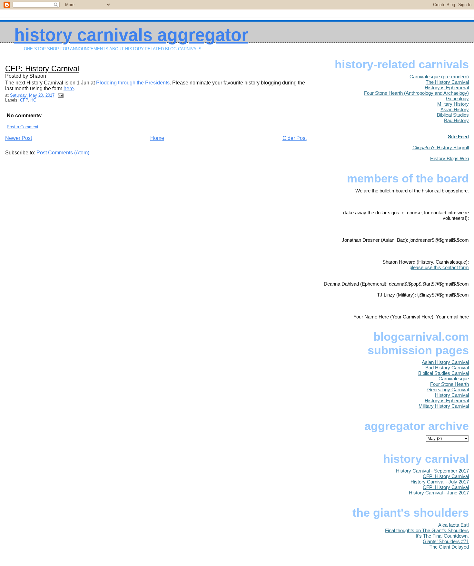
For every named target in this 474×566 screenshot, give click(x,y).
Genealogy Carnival (448, 389)
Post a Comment (22, 126)
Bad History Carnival (447, 367)
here (69, 88)
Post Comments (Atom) (62, 152)
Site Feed (458, 136)
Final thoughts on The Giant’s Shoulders (427, 530)
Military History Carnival (444, 406)
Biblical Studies (453, 115)
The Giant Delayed (449, 547)
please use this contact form (439, 267)
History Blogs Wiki (449, 158)
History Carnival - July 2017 (439, 481)
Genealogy (457, 98)
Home (157, 138)
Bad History (456, 120)
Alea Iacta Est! (453, 525)
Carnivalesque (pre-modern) (439, 76)
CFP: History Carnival (42, 68)
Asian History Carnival (445, 362)
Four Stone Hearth (449, 384)
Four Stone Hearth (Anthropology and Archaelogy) (416, 93)
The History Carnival (447, 82)
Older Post (294, 138)
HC (33, 100)
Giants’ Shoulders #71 (446, 541)
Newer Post (18, 138)
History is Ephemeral (447, 87)
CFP (24, 100)
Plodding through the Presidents (133, 82)
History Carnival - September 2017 (432, 470)
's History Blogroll (440, 147)
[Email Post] (60, 95)
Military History (453, 104)
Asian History (454, 109)
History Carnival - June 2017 (439, 492)
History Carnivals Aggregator (131, 35)
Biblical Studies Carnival (443, 373)
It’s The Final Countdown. (442, 536)
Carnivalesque (454, 378)
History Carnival (452, 395)
